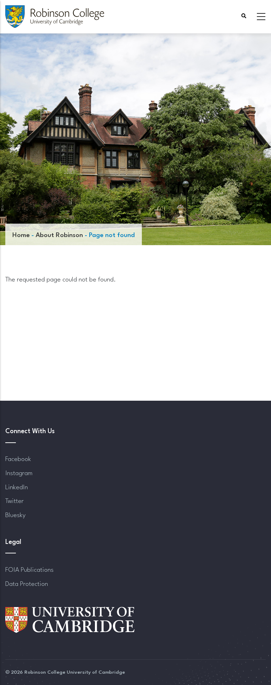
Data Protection (26, 584)
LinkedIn (16, 487)
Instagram (18, 473)
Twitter (14, 501)
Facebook (18, 459)
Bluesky (15, 515)
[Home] (54, 16)
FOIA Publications (29, 570)
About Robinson (59, 235)
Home (21, 235)
